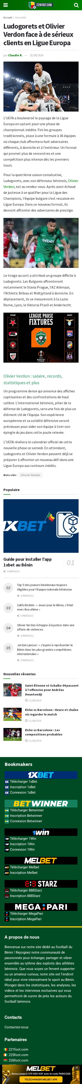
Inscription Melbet (23, 873)
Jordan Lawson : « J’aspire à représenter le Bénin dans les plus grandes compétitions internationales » (45, 649)
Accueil (7, 17)
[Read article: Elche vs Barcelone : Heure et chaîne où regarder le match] (12, 714)
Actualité (20, 17)
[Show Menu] (5, 5)
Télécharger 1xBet (23, 782)
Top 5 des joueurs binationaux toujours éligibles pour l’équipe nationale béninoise (44, 587)
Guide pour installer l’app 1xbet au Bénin (27, 562)
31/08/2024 (36, 55)
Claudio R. (15, 55)
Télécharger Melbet (24, 867)
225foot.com (18, 1055)
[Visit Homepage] (41, 5)
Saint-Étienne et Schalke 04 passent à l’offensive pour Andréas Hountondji (52, 689)
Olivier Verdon (30, 475)
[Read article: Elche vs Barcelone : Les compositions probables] (12, 734)
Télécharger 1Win (22, 839)
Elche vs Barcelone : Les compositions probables (43, 732)
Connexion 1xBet (22, 792)
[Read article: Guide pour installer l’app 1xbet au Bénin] (41, 526)
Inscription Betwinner (25, 816)
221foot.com (18, 1049)
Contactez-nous (16, 1027)
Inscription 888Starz (24, 896)
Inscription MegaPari (25, 919)
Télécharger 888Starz (25, 890)
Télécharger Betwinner (26, 810)
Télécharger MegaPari (26, 914)
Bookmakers (18, 764)
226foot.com (18, 1060)
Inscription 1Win (22, 844)
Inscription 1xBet (22, 787)
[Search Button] (76, 5)
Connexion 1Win (22, 849)
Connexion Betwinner (25, 821)
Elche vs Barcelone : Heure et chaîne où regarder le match (51, 712)
